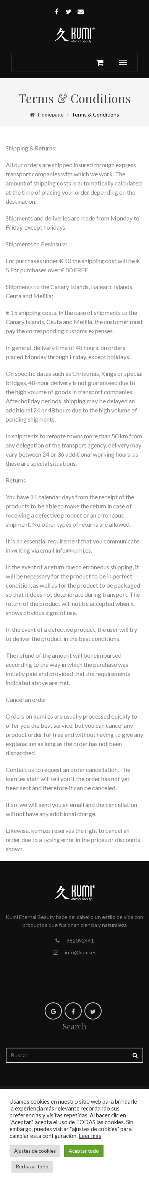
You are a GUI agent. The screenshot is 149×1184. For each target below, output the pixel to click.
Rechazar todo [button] (32, 1166)
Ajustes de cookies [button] (35, 1151)
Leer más (90, 1136)
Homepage (51, 114)
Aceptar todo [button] (84, 1151)
